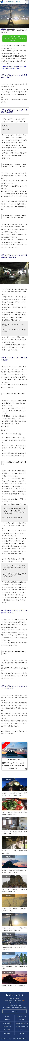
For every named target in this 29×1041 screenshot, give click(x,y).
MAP (23, 1000)
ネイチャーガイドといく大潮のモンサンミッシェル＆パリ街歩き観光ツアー (14, 38)
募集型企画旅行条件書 (22, 1023)
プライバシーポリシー (22, 1026)
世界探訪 (7, 1019)
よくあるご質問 (7, 1023)
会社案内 (21, 1019)
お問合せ (14, 1011)
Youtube (21, 1033)
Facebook (7, 1033)
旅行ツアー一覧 (21, 1016)
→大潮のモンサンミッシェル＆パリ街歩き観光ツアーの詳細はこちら (14, 67)
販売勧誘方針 (7, 1026)
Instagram (22, 1029)
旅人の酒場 (7, 1029)
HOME (7, 1016)
